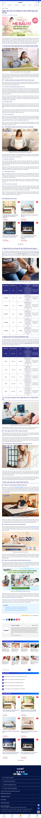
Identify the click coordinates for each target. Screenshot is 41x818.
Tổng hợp (6, 8)
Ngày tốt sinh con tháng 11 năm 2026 (13, 607)
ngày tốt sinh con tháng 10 (9, 599)
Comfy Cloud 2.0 (34, 526)
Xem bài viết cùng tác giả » (16, 635)
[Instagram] (24, 771)
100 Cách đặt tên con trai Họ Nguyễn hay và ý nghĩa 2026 (14, 688)
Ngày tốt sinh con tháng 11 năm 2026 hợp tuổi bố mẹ (13, 685)
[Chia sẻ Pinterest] (17, 620)
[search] (5, 2)
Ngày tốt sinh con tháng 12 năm (12, 608)
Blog (3, 8)
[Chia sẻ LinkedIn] (14, 620)
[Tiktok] (19, 771)
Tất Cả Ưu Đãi (20, 760)
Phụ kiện (16, 5)
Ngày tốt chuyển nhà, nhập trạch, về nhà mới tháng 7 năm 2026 (15, 676)
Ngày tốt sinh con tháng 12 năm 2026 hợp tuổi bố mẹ (13, 682)
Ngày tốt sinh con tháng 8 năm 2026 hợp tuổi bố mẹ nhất (14, 679)
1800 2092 (13, 781)
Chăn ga (9, 5)
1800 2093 (15, 788)
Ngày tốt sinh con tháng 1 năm (12, 610)
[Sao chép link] (19, 620)
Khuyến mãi (36, 5)
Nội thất (23, 5)
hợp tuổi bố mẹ (24, 607)
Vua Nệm (15, 15)
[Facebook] (17, 771)
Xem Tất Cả (20, 244)
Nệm (3, 5)
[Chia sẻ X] (9, 620)
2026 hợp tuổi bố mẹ (23, 608)
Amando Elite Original (18, 487)
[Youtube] (21, 771)
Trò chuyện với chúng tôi (9, 777)
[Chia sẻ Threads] (12, 620)
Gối (29, 5)
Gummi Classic (29, 562)
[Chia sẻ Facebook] (7, 620)
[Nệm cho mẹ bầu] (20, 26)
